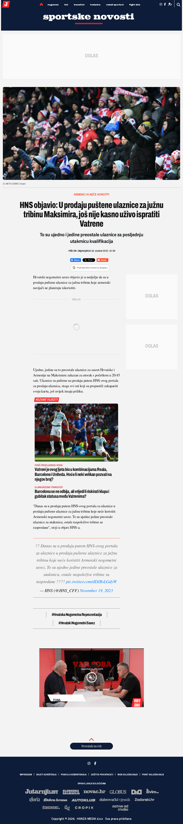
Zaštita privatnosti (102, 774)
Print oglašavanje (153, 774)
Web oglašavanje (128, 774)
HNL (66, 5)
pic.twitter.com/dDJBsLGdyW (91, 581)
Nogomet (53, 5)
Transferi (79, 5)
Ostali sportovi (115, 5)
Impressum (26, 774)
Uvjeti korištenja (46, 774)
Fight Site (134, 5)
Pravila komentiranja (74, 774)
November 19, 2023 (96, 590)
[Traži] (178, 4)
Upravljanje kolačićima (92, 783)
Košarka (95, 5)
